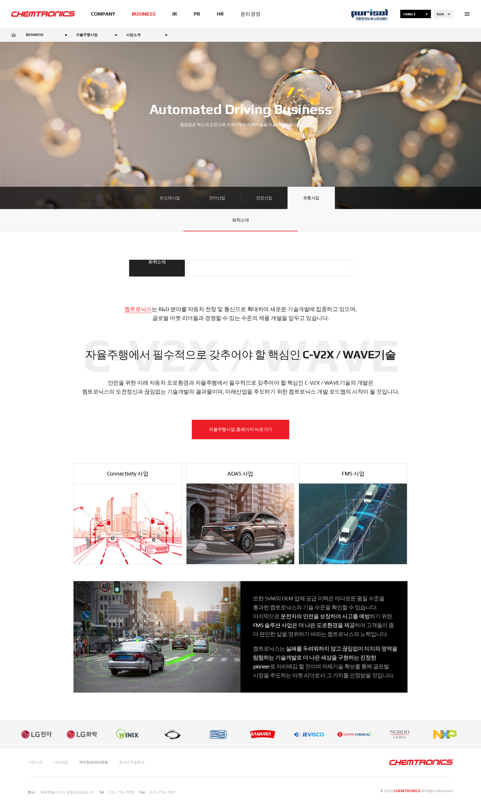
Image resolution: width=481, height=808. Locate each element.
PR (197, 14)
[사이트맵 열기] (467, 14)
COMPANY (103, 14)
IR (174, 14)
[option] (36, 734)
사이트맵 (60, 762)
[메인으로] (43, 14)
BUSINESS (144, 14)
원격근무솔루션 (131, 762)
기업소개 (35, 762)
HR (220, 14)
